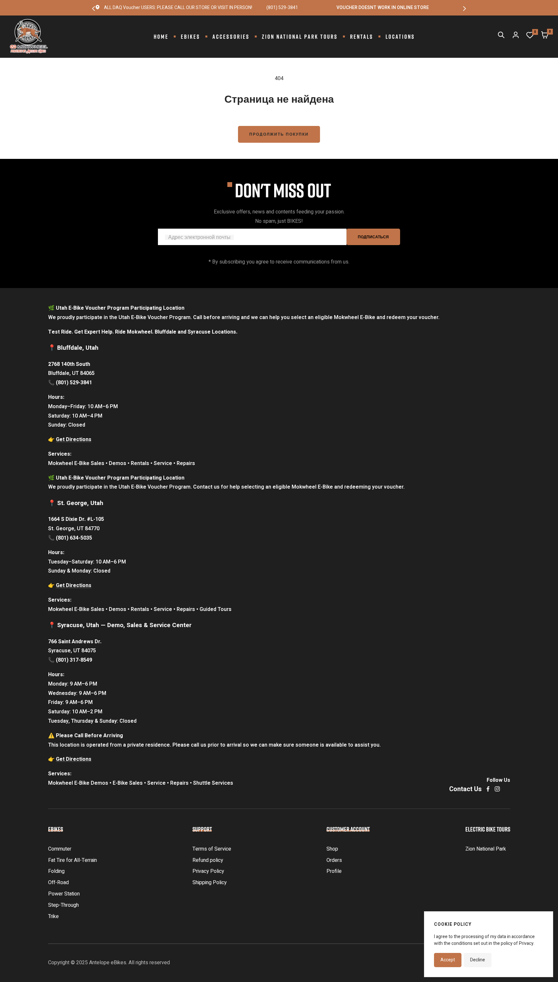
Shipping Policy (209, 882)
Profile (334, 871)
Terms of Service (211, 849)
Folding (56, 871)
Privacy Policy (208, 871)
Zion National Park (485, 849)
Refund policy (207, 860)
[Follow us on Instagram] (497, 789)
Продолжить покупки (279, 134)
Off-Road (58, 882)
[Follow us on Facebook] (488, 789)
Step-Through (63, 905)
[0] (529, 37)
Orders (334, 860)
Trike (53, 916)
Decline (477, 959)
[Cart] (544, 36)
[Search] (501, 36)
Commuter (59, 849)
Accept (447, 959)
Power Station (64, 894)
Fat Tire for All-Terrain (72, 860)
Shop (332, 849)
